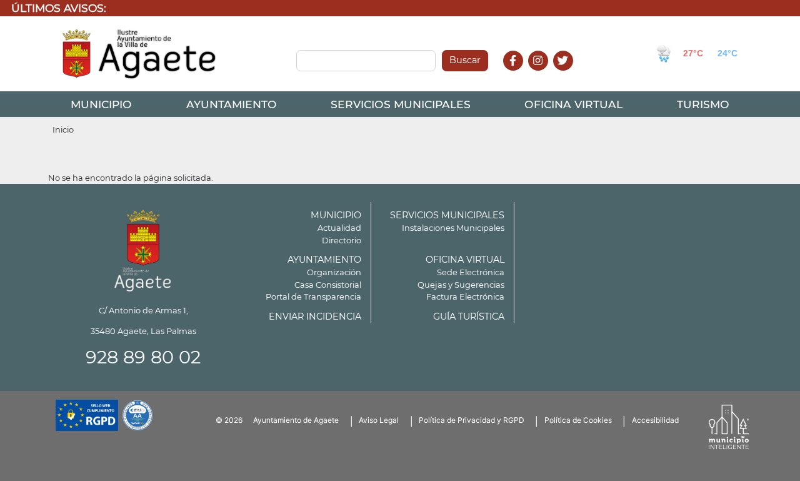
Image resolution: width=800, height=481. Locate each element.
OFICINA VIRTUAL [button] (573, 104)
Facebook (519, 74)
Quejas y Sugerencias (461, 285)
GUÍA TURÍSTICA (468, 316)
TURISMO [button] (703, 104)
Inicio (63, 129)
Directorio (341, 240)
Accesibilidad (655, 420)
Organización (334, 272)
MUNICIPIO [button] (101, 104)
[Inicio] (140, 54)
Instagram (544, 74)
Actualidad (339, 228)
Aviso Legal (379, 420)
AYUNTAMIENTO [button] (231, 104)
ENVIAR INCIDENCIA (315, 316)
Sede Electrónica (470, 272)
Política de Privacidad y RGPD (471, 420)
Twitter (565, 74)
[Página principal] (143, 248)
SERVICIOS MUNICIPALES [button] (401, 104)
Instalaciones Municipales (453, 228)
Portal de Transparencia (313, 296)
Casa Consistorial (327, 285)
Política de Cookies (578, 420)
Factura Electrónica (465, 296)
